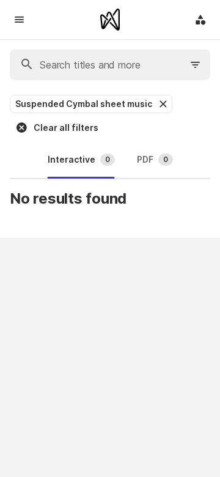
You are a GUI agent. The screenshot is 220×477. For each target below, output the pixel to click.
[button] (162, 104)
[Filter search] (195, 65)
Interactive (79, 159)
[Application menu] (200, 19)
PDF (152, 159)
